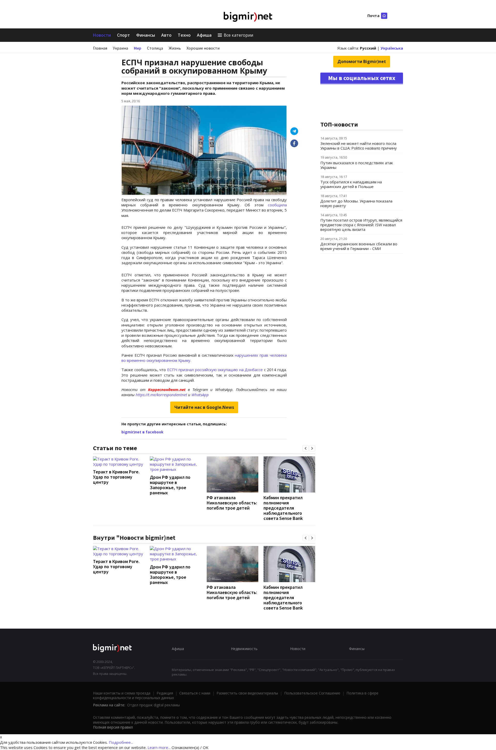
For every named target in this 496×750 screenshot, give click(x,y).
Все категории (238, 35)
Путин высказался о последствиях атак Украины (356, 165)
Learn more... (159, 747)
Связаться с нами (194, 693)
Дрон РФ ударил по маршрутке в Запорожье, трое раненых (170, 485)
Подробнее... (121, 742)
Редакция (165, 693)
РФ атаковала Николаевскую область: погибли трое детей (232, 503)
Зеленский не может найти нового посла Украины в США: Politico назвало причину (358, 146)
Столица (155, 48)
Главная (100, 48)
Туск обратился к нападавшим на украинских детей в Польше (351, 184)
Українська (392, 48)
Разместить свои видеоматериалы (247, 693)
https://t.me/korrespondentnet (161, 394)
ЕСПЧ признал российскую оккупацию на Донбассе (215, 369)
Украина (120, 48)
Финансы (145, 35)
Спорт (123, 35)
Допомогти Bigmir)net (361, 61)
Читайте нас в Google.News (204, 407)
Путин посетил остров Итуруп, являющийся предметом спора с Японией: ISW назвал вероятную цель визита (361, 224)
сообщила (277, 204)
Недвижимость (244, 648)
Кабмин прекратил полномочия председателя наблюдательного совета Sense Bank (283, 508)
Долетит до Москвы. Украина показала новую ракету (356, 203)
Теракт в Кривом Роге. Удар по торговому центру (116, 477)
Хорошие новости (203, 48)
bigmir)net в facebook (142, 431)
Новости (102, 35)
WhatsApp (200, 394)
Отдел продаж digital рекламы (153, 704)
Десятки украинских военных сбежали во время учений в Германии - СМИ (358, 246)
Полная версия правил (113, 727)
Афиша (204, 35)
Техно (184, 35)
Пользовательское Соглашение (312, 693)
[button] (306, 448)
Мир (137, 48)
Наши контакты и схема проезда (121, 693)
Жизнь (175, 48)
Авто (166, 35)
